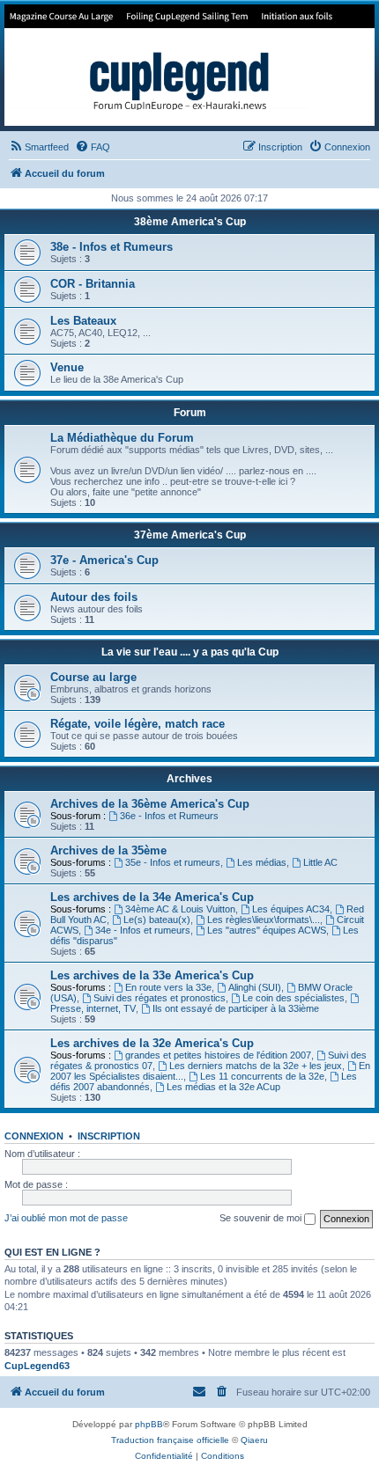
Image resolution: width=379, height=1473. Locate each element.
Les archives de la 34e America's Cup (152, 897)
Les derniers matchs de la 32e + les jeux (255, 1065)
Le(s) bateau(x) (156, 919)
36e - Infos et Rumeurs (169, 815)
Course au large (93, 677)
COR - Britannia (92, 283)
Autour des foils (93, 597)
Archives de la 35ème (108, 850)
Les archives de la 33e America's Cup (152, 975)
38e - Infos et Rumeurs (111, 246)
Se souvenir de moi (261, 1218)
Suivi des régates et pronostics (159, 998)
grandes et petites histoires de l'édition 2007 (218, 1055)
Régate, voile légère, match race (137, 723)
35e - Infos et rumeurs (172, 862)
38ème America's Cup (190, 222)
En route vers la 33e (168, 987)
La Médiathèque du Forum (122, 437)
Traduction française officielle (170, 1440)
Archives (189, 779)
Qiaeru (254, 1440)
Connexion (33, 1136)
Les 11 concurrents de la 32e (262, 1076)
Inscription (109, 1136)
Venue (67, 367)
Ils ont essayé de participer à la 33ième (235, 1008)
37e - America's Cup (104, 560)
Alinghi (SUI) (254, 987)
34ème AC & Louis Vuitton (180, 909)
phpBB (149, 1424)
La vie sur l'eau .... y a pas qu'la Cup (190, 652)
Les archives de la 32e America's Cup (152, 1043)
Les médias (261, 862)
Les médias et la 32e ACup (223, 1086)
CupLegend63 (37, 1365)
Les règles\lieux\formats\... (263, 919)
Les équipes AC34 (291, 909)
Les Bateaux (83, 320)
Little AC (320, 862)
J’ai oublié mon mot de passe (66, 1218)
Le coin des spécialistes (293, 998)
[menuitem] (39, 147)
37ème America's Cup (190, 535)
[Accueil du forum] (189, 65)
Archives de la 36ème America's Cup (149, 803)
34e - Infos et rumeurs (142, 930)
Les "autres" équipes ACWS (266, 930)
